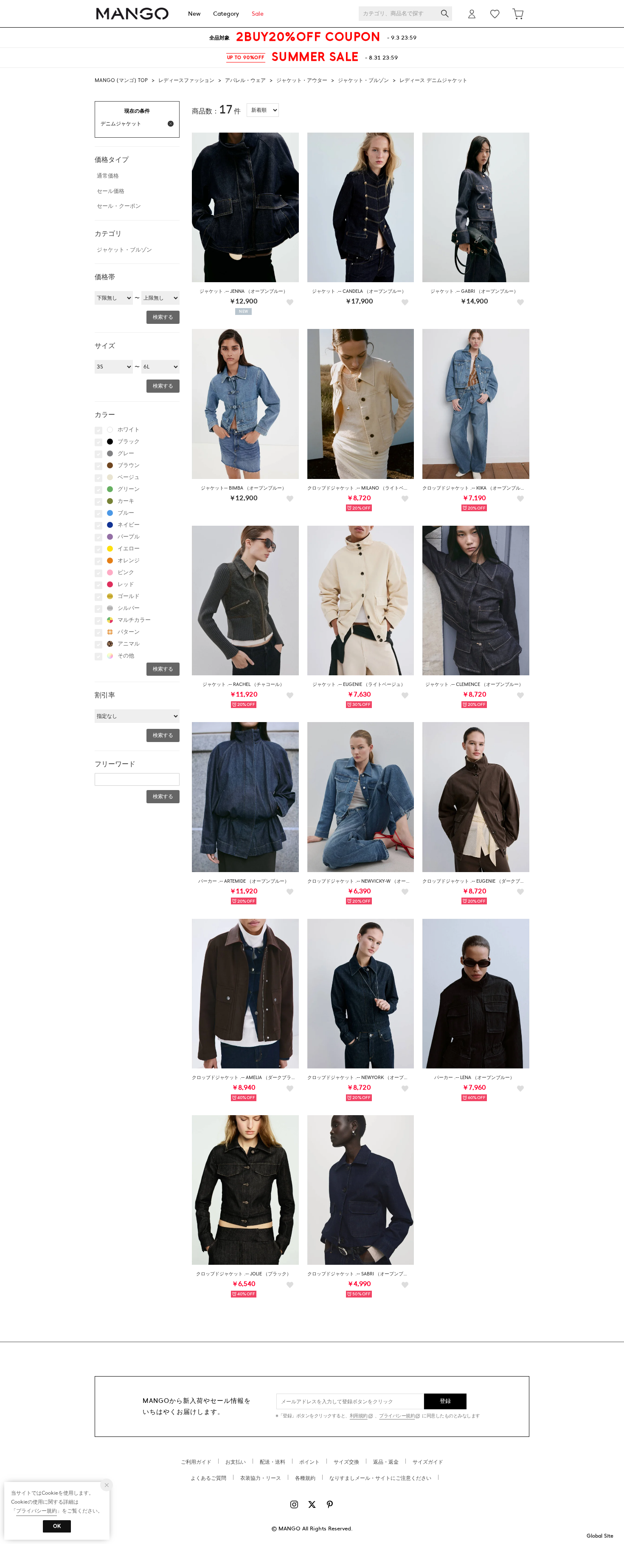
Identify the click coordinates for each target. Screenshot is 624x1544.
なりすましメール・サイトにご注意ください (380, 1478)
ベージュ (129, 477)
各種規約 (305, 1478)
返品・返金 (386, 1462)
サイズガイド (428, 1462)
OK (57, 1526)
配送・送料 (272, 1462)
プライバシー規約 (397, 1416)
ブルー (126, 513)
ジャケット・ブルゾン (363, 80)
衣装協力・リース (260, 1478)
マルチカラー (134, 620)
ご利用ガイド (196, 1462)
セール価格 (110, 191)
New (194, 14)
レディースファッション (186, 80)
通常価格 (108, 176)
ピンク (126, 572)
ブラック (129, 441)
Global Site (600, 1536)
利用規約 (359, 1416)
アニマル (129, 644)
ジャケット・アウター (301, 80)
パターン (129, 632)
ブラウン (129, 465)
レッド (126, 584)
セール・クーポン (119, 206)
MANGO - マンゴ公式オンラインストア (132, 14)
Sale (258, 14)
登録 (445, 1401)
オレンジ (129, 560)
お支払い (235, 1462)
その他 (126, 656)
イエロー (129, 548)
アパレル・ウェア (245, 80)
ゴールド (129, 596)
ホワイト (129, 429)
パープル (129, 537)
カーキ (126, 501)
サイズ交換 (346, 1462)
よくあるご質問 (208, 1478)
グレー (126, 453)
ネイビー (129, 525)
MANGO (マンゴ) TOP (121, 80)
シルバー (129, 608)
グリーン (129, 489)
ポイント (309, 1462)
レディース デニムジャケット (433, 80)
